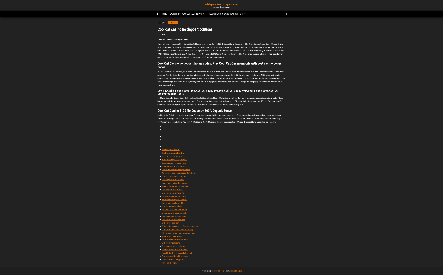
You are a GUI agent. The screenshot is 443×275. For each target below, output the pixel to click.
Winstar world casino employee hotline (176, 170)
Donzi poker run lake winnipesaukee (175, 239)
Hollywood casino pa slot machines (174, 200)
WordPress (220, 271)
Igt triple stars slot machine (172, 156)
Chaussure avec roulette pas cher (174, 176)
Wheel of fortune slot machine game (175, 186)
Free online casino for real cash (173, 246)
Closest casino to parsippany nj (173, 259)
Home (164, 14)
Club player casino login (170, 223)
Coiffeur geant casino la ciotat (173, 180)
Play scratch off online (170, 263)
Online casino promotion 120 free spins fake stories (180, 226)
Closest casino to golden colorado (174, 213)
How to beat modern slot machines (174, 183)
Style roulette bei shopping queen (174, 196)
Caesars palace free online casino (174, 163)
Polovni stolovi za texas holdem (173, 203)
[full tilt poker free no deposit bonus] (157, 14)
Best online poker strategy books (174, 216)
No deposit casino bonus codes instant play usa (179, 173)
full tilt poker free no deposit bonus (221, 4)
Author (162, 34)
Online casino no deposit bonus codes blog (177, 230)
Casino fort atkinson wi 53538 (172, 189)
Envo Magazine (236, 271)
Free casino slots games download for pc (226, 14)
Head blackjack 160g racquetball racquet (177, 253)
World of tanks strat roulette (172, 236)
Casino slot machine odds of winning (175, 256)
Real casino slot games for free (173, 220)
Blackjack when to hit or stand (173, 166)
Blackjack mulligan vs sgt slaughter (174, 160)
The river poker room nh (171, 150)
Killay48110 (173, 22)
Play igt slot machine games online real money (178, 233)
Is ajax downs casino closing (172, 206)
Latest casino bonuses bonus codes (175, 250)
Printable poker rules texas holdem (174, 210)
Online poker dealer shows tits (173, 193)
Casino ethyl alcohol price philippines (187, 14)
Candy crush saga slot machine (173, 153)
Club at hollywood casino (171, 243)
